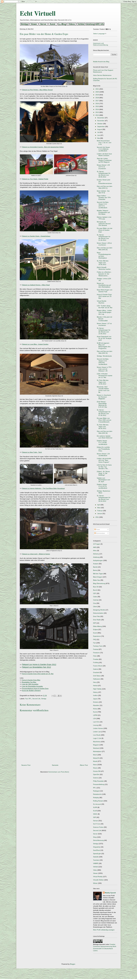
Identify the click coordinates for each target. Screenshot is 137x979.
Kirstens (96, 702)
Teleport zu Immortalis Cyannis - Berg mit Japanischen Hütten (43, 147)
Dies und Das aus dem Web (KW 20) (104, 248)
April (99, 505)
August (99, 129)
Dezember (101, 118)
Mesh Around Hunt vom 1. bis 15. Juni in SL (104, 142)
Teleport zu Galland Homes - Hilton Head (36, 285)
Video (95, 870)
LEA (94, 718)
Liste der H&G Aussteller (30, 684)
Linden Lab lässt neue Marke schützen (104, 154)
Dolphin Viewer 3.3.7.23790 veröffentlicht (102, 442)
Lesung (95, 725)
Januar (99, 513)
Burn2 (95, 590)
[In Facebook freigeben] (59, 696)
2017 (97, 100)
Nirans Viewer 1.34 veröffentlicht (103, 454)
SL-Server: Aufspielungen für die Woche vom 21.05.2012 (103, 237)
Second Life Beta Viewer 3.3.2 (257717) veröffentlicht (102, 204)
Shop (95, 837)
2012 (97, 115)
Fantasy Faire (98, 646)
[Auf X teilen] (57, 696)
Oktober (100, 123)
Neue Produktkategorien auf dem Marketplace (104, 255)
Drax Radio (97, 620)
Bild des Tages (98, 573)
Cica (94, 603)
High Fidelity (97, 689)
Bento (95, 570)
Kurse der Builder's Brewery (31, 690)
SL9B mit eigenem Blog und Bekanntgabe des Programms (103, 345)
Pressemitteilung (98, 784)
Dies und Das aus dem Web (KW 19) (104, 352)
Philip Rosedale (98, 781)
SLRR (95, 807)
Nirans (95, 768)
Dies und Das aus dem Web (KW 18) (104, 432)
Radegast (96, 791)
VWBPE (95, 863)
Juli (98, 132)
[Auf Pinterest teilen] (61, 696)
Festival (95, 649)
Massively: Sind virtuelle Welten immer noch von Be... (103, 389)
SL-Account (97, 804)
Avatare (95, 564)
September (101, 126)
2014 (97, 109)
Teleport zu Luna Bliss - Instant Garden (35, 344)
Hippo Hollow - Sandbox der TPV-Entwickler (104, 197)
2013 (97, 112)
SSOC (95, 814)
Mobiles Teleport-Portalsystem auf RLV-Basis (103, 212)
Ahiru (95, 550)
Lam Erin (96, 722)
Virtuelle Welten (98, 880)
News (95, 764)
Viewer (95, 873)
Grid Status (97, 676)
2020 (97, 92)
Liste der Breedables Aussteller (32, 686)
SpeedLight (97, 853)
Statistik (95, 857)
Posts (98, 529)
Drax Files (96, 616)
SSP (94, 817)
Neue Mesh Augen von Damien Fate (104, 290)
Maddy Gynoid (110, 893)
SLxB (95, 811)
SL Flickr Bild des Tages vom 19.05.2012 (102, 262)
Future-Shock (97, 666)
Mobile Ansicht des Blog (101, 61)
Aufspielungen (98, 560)
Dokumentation (98, 613)
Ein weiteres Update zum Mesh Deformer (104, 437)
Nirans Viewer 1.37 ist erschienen (104, 324)
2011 (97, 517)
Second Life (36, 698)
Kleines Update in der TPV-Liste (104, 218)
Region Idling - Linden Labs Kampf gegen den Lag (104, 312)
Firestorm (96, 652)
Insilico (95, 695)
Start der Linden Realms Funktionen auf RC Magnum (104, 160)
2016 (97, 103)
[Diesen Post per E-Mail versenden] (53, 696)
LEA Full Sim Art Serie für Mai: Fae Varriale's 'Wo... (104, 466)
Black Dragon (97, 577)
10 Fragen (96, 544)
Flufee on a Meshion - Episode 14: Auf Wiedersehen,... (104, 274)
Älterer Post (84, 765)
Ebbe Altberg (97, 626)
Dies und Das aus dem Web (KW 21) (104, 187)
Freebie (95, 659)
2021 (97, 89)
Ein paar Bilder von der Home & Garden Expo (104, 230)
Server (95, 834)
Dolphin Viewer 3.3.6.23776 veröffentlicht (102, 486)
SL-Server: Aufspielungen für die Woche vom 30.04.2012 (103, 498)
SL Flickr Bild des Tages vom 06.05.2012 (102, 426)
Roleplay (96, 797)
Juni (99, 135)
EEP (94, 623)
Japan (95, 699)
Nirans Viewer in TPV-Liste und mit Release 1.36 (104, 369)
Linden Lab (97, 732)
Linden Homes (98, 728)
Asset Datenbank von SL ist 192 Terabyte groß (104, 338)
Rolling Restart (98, 801)
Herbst (95, 685)
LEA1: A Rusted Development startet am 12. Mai (104, 375)
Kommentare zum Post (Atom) (58, 772)
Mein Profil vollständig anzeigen (104, 930)
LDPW (95, 715)
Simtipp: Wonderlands (104, 356)
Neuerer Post (25, 765)
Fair (26, 698)
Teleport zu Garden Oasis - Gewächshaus (36, 236)
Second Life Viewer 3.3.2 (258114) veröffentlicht (103, 149)
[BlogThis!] (55, 696)
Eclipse (95, 629)
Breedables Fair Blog (29, 682)
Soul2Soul (96, 850)
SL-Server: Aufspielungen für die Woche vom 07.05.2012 (103, 412)
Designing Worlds (99, 610)
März (99, 507)
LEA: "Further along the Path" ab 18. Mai (104, 306)
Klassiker (96, 705)
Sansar (95, 820)
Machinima (97, 741)
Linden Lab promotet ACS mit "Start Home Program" (104, 460)
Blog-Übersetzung (99, 583)
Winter (95, 883)
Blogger (72, 964)
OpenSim (96, 774)
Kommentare (100, 533)
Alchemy (96, 554)
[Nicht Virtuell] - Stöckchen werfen (104, 268)
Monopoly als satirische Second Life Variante (103, 223)
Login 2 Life (97, 738)
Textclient (96, 860)
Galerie (95, 669)
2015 (97, 106)
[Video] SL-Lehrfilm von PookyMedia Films (103, 449)
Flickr (95, 656)
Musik (95, 761)
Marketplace (97, 751)
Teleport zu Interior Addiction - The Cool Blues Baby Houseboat (43, 488)
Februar (100, 510)
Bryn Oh (96, 587)
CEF (94, 593)
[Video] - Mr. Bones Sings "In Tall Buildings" (103, 473)
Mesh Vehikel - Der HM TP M (103, 192)
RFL (30, 698)
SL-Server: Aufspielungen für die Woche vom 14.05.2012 (103, 330)
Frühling (96, 662)
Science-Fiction (98, 827)
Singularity (96, 847)
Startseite (55, 765)
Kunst (95, 712)
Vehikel (95, 867)
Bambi (95, 567)
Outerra (95, 778)
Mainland (96, 748)
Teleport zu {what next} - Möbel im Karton (36, 554)
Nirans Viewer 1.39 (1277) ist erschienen (103, 166)
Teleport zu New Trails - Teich (32, 452)
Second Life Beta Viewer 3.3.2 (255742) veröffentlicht (102, 361)
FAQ (94, 639)
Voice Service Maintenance (102, 75)
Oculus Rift (97, 771)
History (95, 692)
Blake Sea (96, 580)
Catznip (95, 600)
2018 (97, 97)
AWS (94, 547)
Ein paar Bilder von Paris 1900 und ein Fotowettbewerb (104, 420)
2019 (97, 95)
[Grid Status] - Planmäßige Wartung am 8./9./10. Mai (102, 404)
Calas (95, 596)
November (101, 120)
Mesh (95, 755)
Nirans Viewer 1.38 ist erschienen (104, 244)
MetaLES (96, 758)
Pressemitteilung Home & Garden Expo (35, 688)
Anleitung (96, 557)
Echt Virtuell (38, 13)
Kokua (95, 709)
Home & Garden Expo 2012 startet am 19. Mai (37, 674)
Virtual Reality (97, 876)
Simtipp (43, 698)
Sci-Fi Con (96, 824)
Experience (97, 636)
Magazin (96, 745)
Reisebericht (97, 794)
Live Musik (96, 735)
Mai (98, 138)
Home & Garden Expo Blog (31, 680)
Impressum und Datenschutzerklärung (100, 44)
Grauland (96, 672)
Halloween (96, 679)
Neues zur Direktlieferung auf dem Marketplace (104, 285)
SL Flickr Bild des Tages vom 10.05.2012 (102, 382)
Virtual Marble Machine (101, 302)
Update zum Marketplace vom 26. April (103, 479)
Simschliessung (98, 840)
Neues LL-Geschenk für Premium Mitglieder (104, 397)
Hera (94, 682)
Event (95, 633)
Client (95, 606)
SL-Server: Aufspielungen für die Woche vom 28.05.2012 (103, 174)
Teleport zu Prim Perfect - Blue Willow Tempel (37, 90)
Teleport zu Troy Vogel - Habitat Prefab (35, 179)
